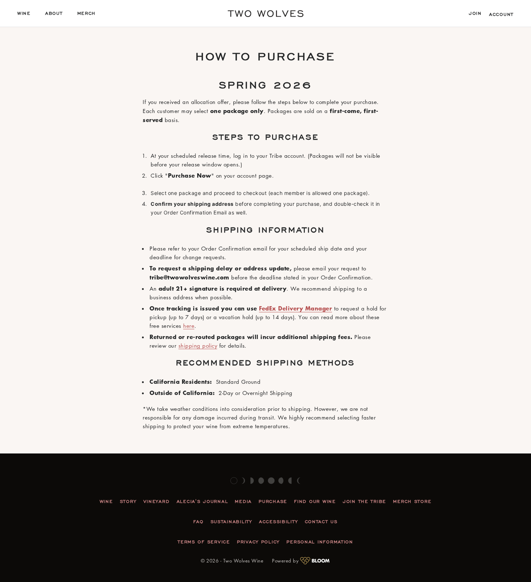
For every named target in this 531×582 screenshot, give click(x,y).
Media (243, 501)
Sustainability (231, 522)
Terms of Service (204, 542)
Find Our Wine (315, 501)
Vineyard (156, 501)
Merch (86, 13)
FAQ (198, 522)
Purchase (273, 501)
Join (475, 13)
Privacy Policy (258, 542)
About (54, 13)
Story (128, 501)
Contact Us (321, 522)
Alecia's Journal (202, 501)
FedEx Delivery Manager (295, 308)
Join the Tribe (364, 501)
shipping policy (197, 345)
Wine (24, 13)
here (188, 325)
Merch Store (412, 501)
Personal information (319, 542)
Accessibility (278, 522)
